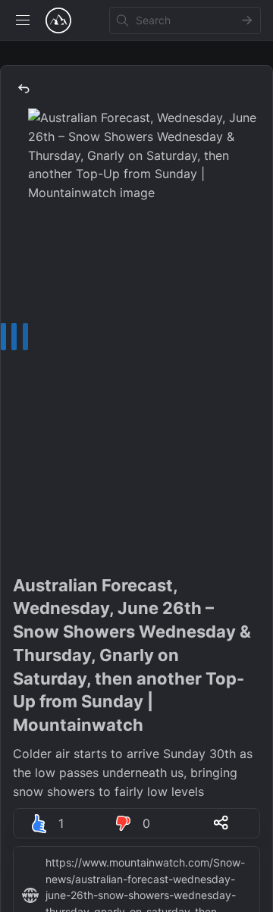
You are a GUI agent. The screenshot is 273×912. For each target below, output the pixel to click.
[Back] (23, 88)
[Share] (220, 822)
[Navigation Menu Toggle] (22, 20)
